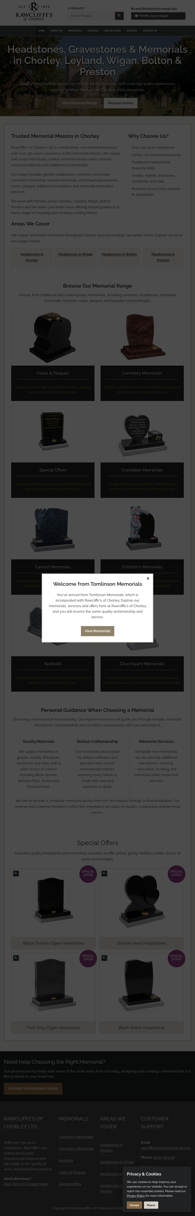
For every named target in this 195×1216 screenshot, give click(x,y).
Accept (134, 1205)
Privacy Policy (136, 1195)
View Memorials (97, 631)
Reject (151, 1205)
